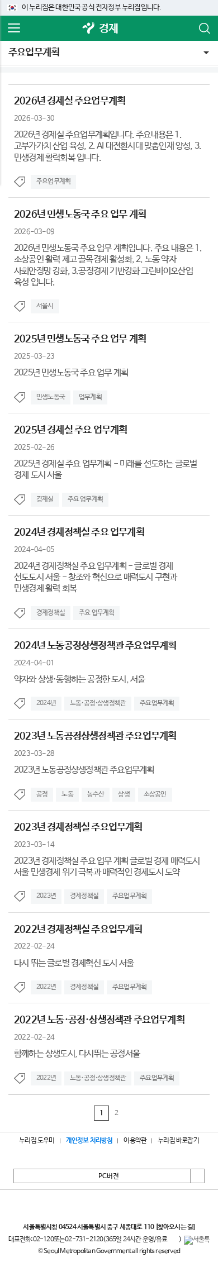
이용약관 (135, 1141)
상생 (123, 794)
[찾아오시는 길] (175, 1227)
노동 (67, 794)
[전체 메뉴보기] (14, 28)
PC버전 (108, 1176)
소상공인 (155, 794)
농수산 (96, 794)
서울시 (45, 306)
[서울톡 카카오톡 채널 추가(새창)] (197, 1240)
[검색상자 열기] (204, 28)
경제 (108, 28)
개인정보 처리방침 (89, 1141)
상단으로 (197, 1176)
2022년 (46, 987)
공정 (42, 794)
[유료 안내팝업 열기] (173, 1240)
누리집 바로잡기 (178, 1141)
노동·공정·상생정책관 (98, 703)
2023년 (46, 896)
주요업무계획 (33, 52)
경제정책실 (50, 613)
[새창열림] (88, 28)
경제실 (45, 499)
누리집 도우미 (36, 1141)
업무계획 (90, 397)
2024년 (46, 703)
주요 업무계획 (85, 499)
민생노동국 (50, 397)
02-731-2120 (84, 1240)
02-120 (43, 1240)
